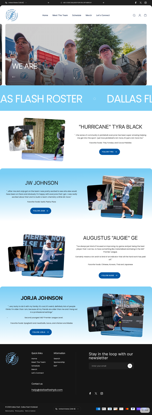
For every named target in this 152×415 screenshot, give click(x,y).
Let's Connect (37, 373)
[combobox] (16, 2)
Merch (34, 369)
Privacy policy (19, 411)
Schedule (35, 366)
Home (34, 359)
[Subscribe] (130, 366)
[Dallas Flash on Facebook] (90, 393)
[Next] (103, 2)
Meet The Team (38, 362)
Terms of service (30, 411)
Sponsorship (59, 362)
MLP (55, 366)
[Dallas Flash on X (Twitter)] (96, 393)
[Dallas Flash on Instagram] (101, 393)
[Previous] (48, 2)
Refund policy (9, 411)
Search (57, 359)
